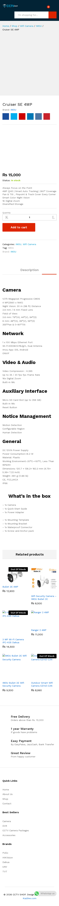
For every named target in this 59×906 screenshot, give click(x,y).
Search (53, 14)
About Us (7, 794)
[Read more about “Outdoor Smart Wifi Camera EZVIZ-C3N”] (40, 677)
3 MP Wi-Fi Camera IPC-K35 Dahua (13, 641)
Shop (5, 799)
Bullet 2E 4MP (10, 586)
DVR (4, 826)
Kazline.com (29, 898)
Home (5, 789)
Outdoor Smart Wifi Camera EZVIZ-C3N (42, 684)
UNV (4, 866)
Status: (6, 180)
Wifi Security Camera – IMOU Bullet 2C (43, 597)
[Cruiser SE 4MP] (5, 116)
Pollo (5, 852)
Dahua (5, 862)
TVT (4, 871)
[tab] (29, 271)
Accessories (8, 835)
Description (29, 270)
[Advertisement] (29, 66)
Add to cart (19, 227)
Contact (6, 803)
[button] (40, 590)
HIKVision (7, 857)
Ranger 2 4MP (38, 630)
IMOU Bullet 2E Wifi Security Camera (13, 684)
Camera (6, 821)
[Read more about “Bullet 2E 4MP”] (11, 581)
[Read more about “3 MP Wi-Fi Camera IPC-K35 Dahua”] (11, 634)
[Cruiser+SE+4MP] (14, 116)
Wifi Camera (29, 244)
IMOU (13, 109)
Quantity (6, 213)
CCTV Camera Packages (15, 830)
